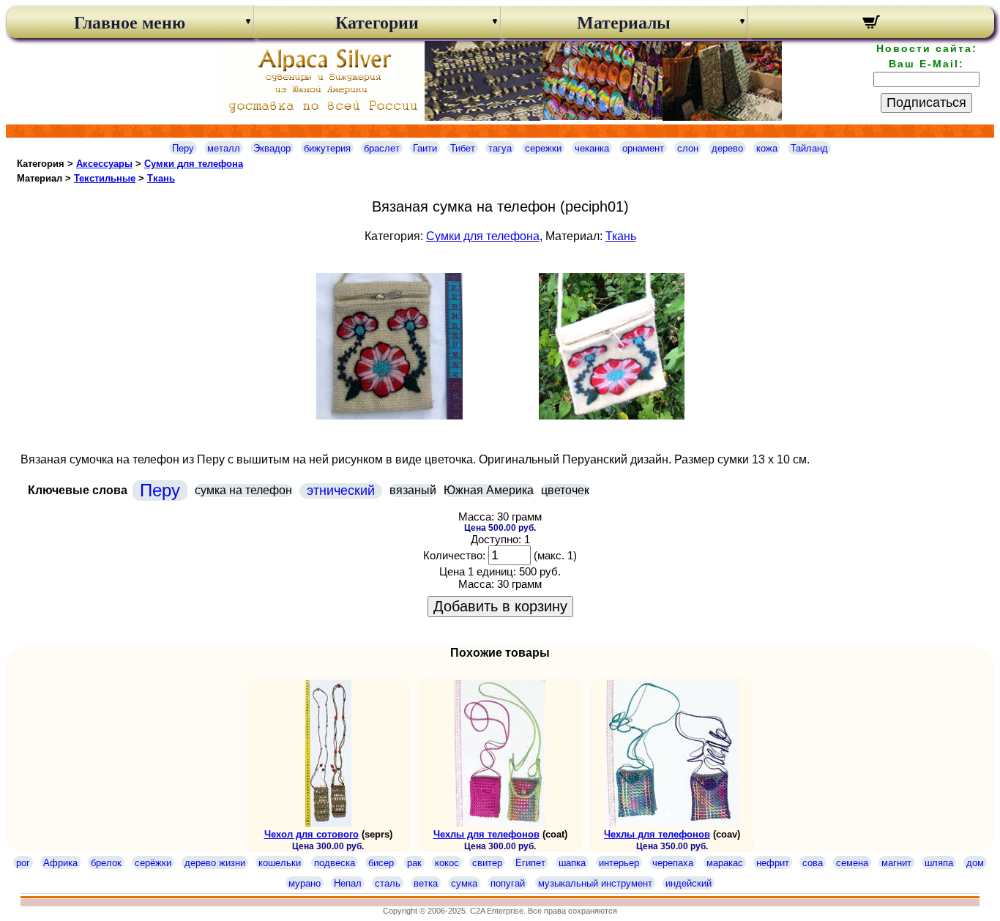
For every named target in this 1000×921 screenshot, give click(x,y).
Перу (183, 148)
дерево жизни (214, 862)
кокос (447, 862)
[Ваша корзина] (871, 24)
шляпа (939, 862)
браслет (382, 148)
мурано (304, 883)
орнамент (643, 148)
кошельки (279, 862)
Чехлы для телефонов (486, 834)
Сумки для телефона (193, 163)
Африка (60, 862)
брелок (106, 862)
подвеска (334, 862)
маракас (724, 862)
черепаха (672, 862)
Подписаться (926, 102)
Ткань (161, 178)
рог (23, 862)
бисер (381, 862)
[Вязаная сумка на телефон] (389, 415)
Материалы (624, 22)
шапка (572, 862)
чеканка (592, 148)
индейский (688, 883)
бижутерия (327, 148)
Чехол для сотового (311, 834)
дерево (727, 148)
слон (687, 148)
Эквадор (272, 148)
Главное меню (129, 22)
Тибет (462, 148)
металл (223, 148)
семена (852, 862)
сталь (387, 883)
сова (812, 862)
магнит (896, 862)
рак (414, 862)
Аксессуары (104, 163)
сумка (464, 883)
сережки (543, 148)
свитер (487, 862)
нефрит (772, 862)
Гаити (425, 148)
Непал (348, 883)
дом (975, 862)
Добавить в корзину (500, 606)
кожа (766, 148)
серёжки (153, 862)
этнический (341, 490)
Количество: (454, 555)
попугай (507, 883)
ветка (426, 883)
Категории (377, 22)
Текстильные (104, 178)
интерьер (619, 862)
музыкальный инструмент (595, 883)
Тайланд (809, 148)
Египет (530, 862)
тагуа (500, 148)
